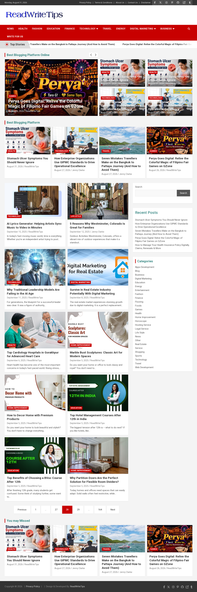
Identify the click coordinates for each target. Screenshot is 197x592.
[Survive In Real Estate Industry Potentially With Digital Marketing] (97, 267)
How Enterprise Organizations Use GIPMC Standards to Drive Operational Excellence (121, 105)
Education (53, 28)
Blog (137, 271)
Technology (87, 28)
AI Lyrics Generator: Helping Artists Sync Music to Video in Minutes (34, 225)
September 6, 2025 (16, 360)
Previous (22, 509)
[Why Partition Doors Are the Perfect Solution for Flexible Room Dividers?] (97, 455)
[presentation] (91, 55)
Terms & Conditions (103, 2)
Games (12, 96)
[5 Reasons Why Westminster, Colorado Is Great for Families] (97, 201)
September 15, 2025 (17, 232)
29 (78, 509)
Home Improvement (81, 345)
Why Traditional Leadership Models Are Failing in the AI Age (33, 291)
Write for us (15, 36)
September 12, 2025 (80, 232)
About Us (120, 2)
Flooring (139, 301)
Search (138, 186)
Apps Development (144, 267)
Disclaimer (146, 2)
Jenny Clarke (125, 112)
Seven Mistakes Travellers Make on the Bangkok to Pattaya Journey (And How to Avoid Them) (121, 164)
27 (56, 509)
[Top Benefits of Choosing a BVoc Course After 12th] (35, 455)
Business (166, 28)
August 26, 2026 (16, 111)
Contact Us (133, 2)
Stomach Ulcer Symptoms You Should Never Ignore (121, 78)
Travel (107, 28)
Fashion (37, 28)
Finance (70, 28)
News (10, 28)
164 (100, 509)
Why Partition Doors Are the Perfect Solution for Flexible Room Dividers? (94, 480)
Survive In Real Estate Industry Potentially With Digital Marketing (92, 291)
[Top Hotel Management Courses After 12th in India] (97, 392)
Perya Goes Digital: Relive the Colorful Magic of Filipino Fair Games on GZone (143, 44)
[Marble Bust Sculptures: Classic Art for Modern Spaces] (97, 330)
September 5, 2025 (79, 360)
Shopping (140, 352)
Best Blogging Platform (23, 122)
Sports (138, 355)
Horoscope (141, 321)
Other (138, 340)
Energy (120, 28)
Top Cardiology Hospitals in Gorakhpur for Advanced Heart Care (33, 354)
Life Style (76, 216)
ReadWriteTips (32, 111)
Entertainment (142, 290)
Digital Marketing (141, 28)
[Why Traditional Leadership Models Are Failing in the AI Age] (35, 267)
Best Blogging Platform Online (28, 55)
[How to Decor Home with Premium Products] (35, 392)
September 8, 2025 (79, 297)
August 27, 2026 (109, 112)
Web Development (144, 367)
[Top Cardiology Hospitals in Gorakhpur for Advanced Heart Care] (35, 330)
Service (139, 348)
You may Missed (18, 521)
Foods (138, 305)
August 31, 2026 (109, 83)
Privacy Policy (85, 2)
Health (22, 28)
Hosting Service (143, 325)
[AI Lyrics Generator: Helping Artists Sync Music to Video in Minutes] (35, 201)
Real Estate (141, 344)
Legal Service (142, 328)
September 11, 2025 (17, 297)
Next (113, 509)
